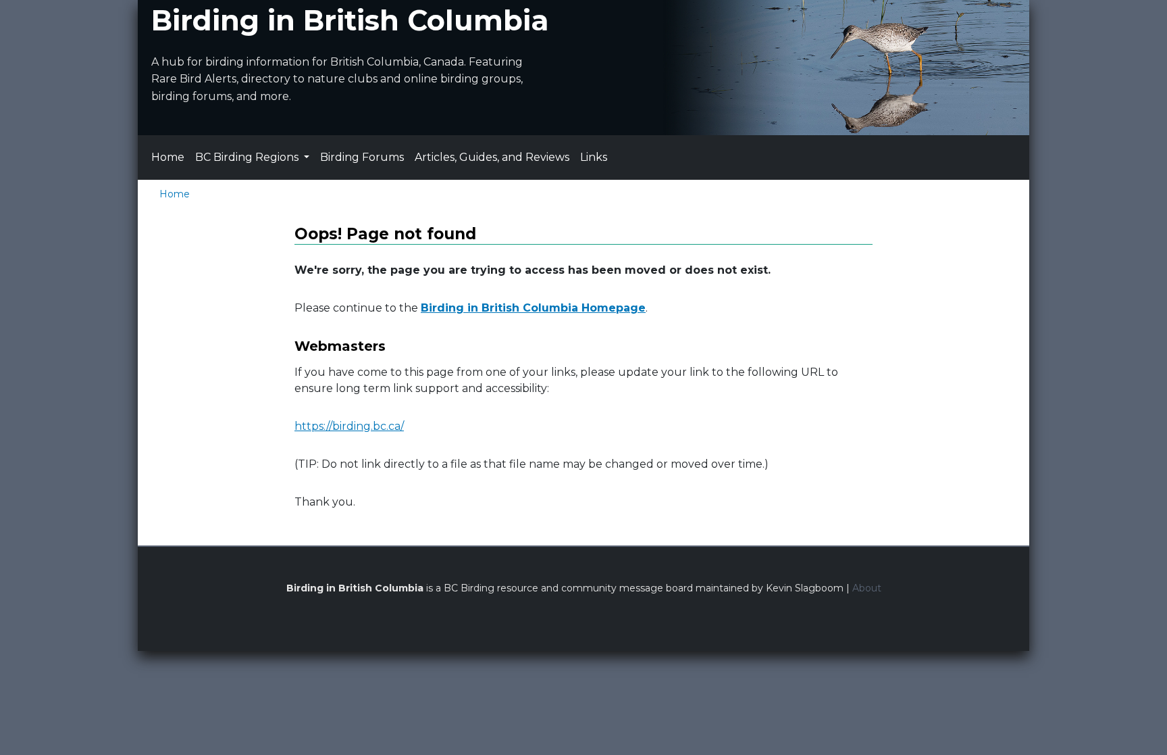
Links (593, 157)
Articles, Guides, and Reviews (492, 157)
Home (167, 157)
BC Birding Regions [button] (248, 157)
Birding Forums (362, 157)
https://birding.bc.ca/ (349, 426)
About (866, 588)
